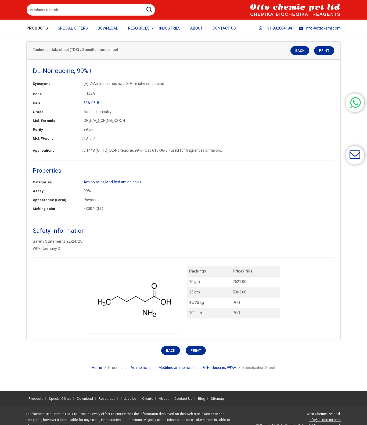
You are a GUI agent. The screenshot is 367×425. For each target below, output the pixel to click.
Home (97, 367)
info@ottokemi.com (323, 28)
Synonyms (42, 84)
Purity (38, 130)
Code (37, 94)
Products (37, 28)
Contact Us (224, 28)
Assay (38, 191)
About (196, 28)
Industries (170, 28)
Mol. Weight (43, 138)
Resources (107, 398)
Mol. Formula (44, 121)
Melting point (44, 209)
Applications (44, 150)
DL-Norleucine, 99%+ (219, 367)
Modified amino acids (123, 182)
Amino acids (94, 182)
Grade (38, 112)
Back (299, 51)
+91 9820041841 (279, 28)
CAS (36, 103)
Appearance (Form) (49, 200)
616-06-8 (91, 103)
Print (324, 51)
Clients (147, 398)
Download (108, 28)
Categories (42, 182)
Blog (201, 398)
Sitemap (217, 398)
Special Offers (73, 28)
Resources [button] (139, 28)
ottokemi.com (202, 420)
